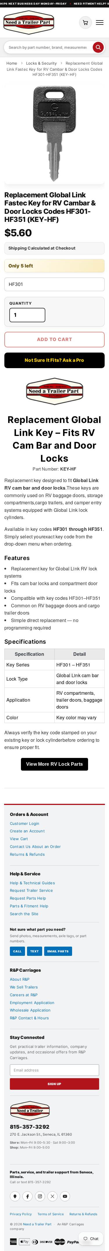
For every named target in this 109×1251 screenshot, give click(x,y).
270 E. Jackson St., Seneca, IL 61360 (41, 1134)
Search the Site (24, 913)
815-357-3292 (29, 1127)
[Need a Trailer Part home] (29, 22)
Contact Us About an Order (35, 846)
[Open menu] (99, 22)
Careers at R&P (23, 994)
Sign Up (54, 1084)
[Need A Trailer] (30, 1111)
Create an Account (27, 831)
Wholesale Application (30, 1010)
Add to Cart (54, 339)
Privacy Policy (21, 1214)
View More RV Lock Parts (54, 764)
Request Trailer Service (31, 890)
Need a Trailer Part (37, 1224)
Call (17, 951)
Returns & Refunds (27, 854)
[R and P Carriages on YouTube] (65, 1196)
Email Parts (58, 951)
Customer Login (24, 823)
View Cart (19, 838)
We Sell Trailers (24, 987)
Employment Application (32, 1002)
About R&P (19, 979)
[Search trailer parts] (98, 47)
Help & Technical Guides (32, 883)
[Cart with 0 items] (85, 22)
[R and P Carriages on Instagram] (40, 1196)
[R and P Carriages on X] (52, 1196)
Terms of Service (50, 1214)
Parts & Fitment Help (29, 906)
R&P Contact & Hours (29, 1018)
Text (34, 951)
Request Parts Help (28, 898)
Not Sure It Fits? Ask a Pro (54, 360)
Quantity (20, 303)
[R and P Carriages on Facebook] (27, 1196)
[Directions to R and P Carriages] (15, 1196)
